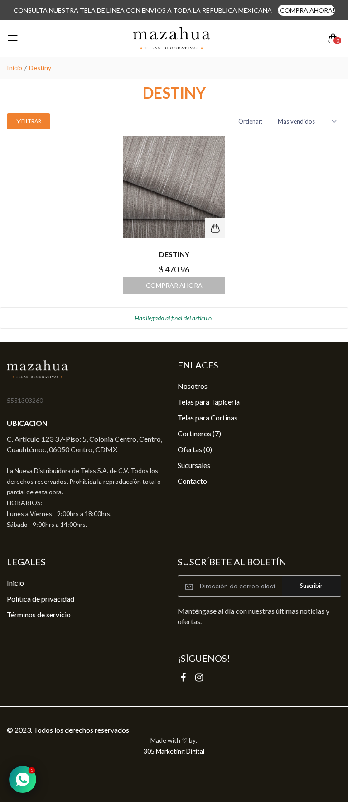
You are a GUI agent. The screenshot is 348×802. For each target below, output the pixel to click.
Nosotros (193, 386)
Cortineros (199, 433)
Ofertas (195, 449)
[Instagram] (199, 677)
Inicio (14, 68)
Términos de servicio (39, 614)
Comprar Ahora (174, 285)
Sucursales (194, 465)
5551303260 (25, 400)
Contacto (192, 481)
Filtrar (31, 121)
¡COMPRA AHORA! (306, 10)
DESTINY (174, 254)
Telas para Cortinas (207, 417)
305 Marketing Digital (174, 751)
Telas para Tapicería (209, 401)
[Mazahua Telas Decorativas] (171, 38)
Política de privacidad (40, 598)
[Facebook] (183, 677)
